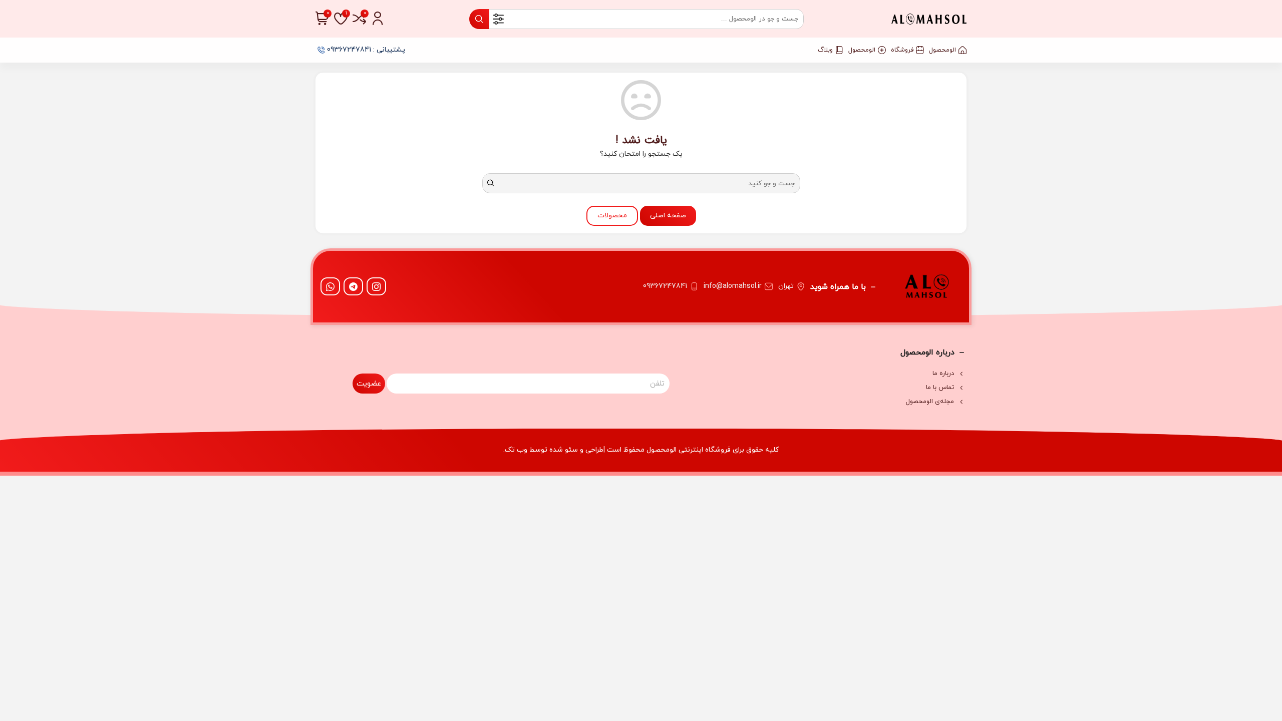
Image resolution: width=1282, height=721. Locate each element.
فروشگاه (902, 50)
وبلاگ (825, 50)
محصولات (612, 215)
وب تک (516, 450)
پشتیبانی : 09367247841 (366, 50)
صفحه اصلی (668, 215)
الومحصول (942, 50)
